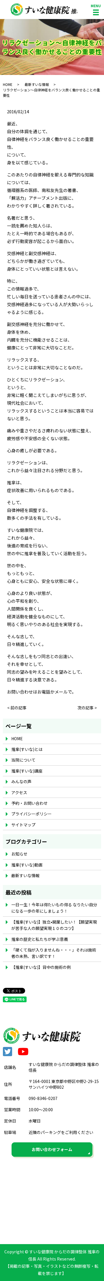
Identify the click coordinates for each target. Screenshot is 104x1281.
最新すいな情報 (37, 84)
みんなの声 (21, 781)
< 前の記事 (17, 708)
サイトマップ (23, 825)
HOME (7, 84)
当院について (23, 760)
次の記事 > (87, 708)
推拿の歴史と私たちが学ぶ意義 (39, 939)
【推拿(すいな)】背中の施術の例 (41, 967)
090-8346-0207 (43, 1098)
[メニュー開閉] (96, 12)
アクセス (19, 792)
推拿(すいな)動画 (26, 865)
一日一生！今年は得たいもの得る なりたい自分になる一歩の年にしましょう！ (54, 908)
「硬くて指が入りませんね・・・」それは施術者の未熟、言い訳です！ (53, 953)
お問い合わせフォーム (52, 1149)
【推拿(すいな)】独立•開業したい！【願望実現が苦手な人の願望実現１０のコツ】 (54, 925)
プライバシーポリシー (31, 814)
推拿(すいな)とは (26, 749)
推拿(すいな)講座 (26, 771)
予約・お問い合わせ (29, 803)
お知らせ (19, 854)
